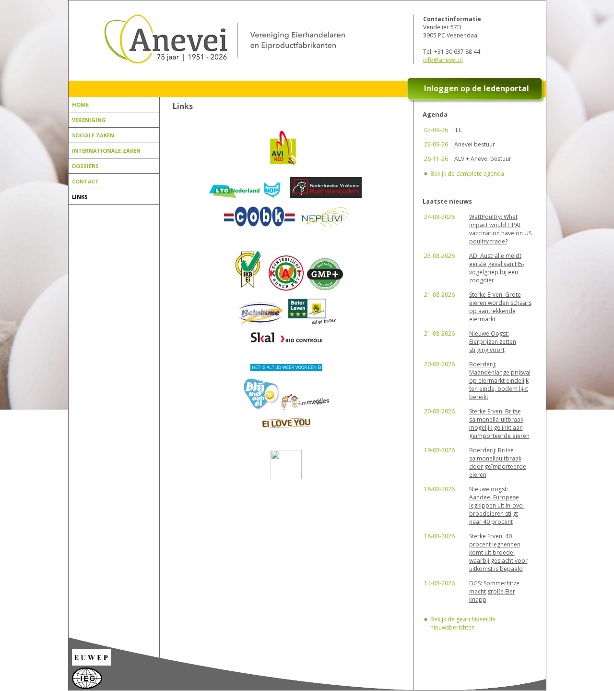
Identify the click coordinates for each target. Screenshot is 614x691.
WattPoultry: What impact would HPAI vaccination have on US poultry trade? (500, 229)
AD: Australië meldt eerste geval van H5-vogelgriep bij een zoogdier (496, 268)
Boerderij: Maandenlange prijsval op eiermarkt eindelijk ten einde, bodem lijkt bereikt (500, 380)
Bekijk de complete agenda (467, 174)
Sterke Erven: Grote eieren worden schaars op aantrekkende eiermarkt (500, 307)
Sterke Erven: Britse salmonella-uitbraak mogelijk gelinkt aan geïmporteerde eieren (499, 423)
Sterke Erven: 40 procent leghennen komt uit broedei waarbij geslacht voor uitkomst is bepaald (498, 552)
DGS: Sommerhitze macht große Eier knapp (494, 591)
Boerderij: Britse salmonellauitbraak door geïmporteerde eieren (497, 462)
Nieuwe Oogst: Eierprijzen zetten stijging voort (492, 341)
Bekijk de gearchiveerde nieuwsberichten (463, 623)
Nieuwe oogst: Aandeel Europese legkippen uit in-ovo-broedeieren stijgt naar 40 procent (497, 505)
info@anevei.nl (443, 60)
